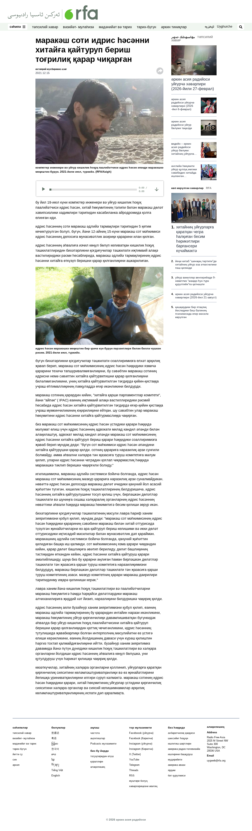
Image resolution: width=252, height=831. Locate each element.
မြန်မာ (54, 743)
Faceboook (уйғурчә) (141, 732)
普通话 (55, 732)
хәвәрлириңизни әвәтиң (143, 786)
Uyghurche (224, 26)
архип (16, 764)
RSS (131, 775)
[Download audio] (156, 189)
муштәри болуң (138, 780)
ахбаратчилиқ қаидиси (181, 732)
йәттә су (18, 754)
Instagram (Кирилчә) (141, 748)
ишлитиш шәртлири (179, 743)
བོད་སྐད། (55, 764)
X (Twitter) (135, 754)
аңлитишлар (97, 738)
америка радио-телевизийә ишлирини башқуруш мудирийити (184, 754)
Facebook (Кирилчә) (141, 738)
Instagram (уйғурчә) (140, 743)
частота (95, 732)
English (55, 775)
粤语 (54, 738)
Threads (133, 770)
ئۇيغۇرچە (209, 27)
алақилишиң (97, 766)
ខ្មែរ (53, 759)
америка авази (176, 764)
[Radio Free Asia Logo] (53, 12)
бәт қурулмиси (176, 775)
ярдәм (171, 770)
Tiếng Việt (57, 770)
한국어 (55, 748)
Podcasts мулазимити (103, 743)
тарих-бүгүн (146, 27)
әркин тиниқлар (174, 27)
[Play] (44, 189)
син (15, 759)
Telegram (134, 764)
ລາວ (53, 754)
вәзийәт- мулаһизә (78, 27)
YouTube (134, 759)
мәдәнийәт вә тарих (115, 27)
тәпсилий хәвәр (45, 27)
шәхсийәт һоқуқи (178, 738)
